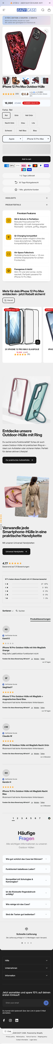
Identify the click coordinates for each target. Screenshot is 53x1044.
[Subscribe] (46, 1018)
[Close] (50, 1000)
